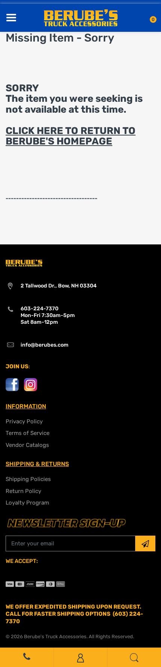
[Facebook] (12, 384)
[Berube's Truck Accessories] (81, 17)
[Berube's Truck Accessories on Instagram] (30, 384)
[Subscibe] (145, 543)
